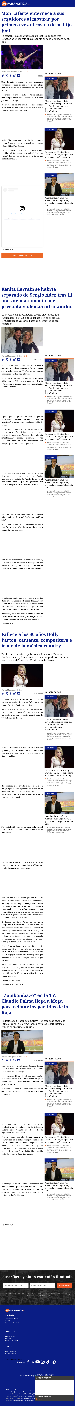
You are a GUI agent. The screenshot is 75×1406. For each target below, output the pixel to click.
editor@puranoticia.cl (11, 1318)
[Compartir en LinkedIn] (19, 75)
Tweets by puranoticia (13, 1359)
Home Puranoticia (10, 1351)
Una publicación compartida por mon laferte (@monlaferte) (22, 219)
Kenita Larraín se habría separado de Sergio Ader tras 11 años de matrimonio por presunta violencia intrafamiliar (58, 106)
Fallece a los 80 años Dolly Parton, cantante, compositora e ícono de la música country (59, 154)
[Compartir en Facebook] (11, 75)
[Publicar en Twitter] (7, 75)
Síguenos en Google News (13, 1323)
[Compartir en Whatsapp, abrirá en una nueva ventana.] (15, 75)
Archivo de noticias (10, 1353)
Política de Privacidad (11, 1340)
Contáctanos (9, 1320)
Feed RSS (8, 1338)
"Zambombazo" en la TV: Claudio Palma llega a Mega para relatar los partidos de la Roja (59, 202)
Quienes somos (10, 1336)
